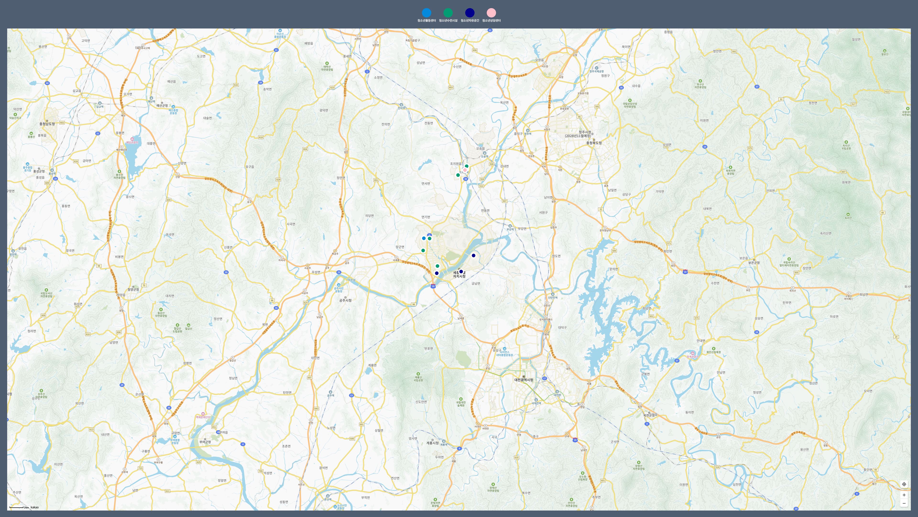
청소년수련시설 (448, 20)
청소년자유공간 (470, 20)
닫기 (885, 15)
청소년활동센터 (426, 20)
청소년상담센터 (491, 20)
